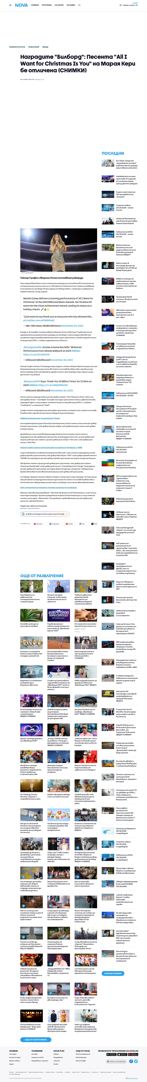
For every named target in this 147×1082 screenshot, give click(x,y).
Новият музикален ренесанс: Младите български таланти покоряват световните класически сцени (31, 973)
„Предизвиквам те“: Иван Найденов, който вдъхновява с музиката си (58, 972)
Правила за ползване (105, 1072)
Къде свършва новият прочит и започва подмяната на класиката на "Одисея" (85, 1001)
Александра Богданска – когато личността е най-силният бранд (31, 1000)
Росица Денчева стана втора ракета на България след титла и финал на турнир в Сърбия (57, 655)
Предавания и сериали (40, 1061)
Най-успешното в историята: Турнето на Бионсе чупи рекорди (48, 487)
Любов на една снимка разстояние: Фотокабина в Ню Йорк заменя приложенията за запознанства (57, 714)
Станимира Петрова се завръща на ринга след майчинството (125, 346)
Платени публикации (14, 1074)
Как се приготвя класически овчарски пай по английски (84, 884)
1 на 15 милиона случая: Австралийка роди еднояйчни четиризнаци (85, 971)
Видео (11, 1064)
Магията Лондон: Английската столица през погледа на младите (57, 768)
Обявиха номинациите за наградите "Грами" (40, 418)
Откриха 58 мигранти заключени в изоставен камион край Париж (126, 221)
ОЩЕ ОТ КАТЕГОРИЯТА (36, 1040)
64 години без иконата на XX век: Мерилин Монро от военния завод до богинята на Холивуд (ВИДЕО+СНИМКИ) (86, 857)
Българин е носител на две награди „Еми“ (57, 999)
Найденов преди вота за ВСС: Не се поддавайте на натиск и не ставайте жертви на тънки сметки (126, 361)
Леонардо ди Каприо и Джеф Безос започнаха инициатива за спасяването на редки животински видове (30, 857)
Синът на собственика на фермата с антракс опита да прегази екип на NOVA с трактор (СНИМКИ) (126, 330)
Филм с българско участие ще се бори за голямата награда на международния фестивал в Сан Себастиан (85, 916)
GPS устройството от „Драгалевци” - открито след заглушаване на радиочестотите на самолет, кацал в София (126, 483)
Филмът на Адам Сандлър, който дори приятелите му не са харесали (57, 598)
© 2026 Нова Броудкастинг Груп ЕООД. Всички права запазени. (25, 1078)
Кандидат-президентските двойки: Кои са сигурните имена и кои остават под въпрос (126, 568)
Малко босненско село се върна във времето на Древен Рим (58, 884)
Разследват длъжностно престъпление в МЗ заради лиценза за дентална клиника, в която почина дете (125, 814)
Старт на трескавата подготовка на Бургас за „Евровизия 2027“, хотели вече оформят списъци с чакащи (58, 685)
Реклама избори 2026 (21, 1072)
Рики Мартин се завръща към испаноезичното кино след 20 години (30, 598)
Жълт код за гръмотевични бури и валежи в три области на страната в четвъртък (126, 956)
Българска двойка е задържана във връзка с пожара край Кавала (126, 763)
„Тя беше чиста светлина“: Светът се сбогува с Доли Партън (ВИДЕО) (126, 515)
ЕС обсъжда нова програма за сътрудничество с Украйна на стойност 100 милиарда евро (126, 917)
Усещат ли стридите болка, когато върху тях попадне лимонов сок (31, 653)
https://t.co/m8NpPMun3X (53, 385)
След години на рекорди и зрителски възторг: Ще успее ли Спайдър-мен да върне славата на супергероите (58, 915)
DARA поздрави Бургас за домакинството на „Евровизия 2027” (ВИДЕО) (86, 683)
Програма (47, 5)
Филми (56, 1064)
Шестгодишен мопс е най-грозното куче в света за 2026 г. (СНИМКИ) (84, 654)
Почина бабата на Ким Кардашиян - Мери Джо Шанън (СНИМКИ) (30, 1027)
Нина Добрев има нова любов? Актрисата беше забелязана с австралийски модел (57, 1028)
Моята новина (14, 1061)
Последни (12, 1054)
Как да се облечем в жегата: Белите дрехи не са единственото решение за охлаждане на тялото (30, 828)
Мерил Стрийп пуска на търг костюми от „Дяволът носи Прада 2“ (85, 767)
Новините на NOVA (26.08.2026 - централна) (124, 449)
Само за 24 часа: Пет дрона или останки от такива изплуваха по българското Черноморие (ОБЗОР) (126, 628)
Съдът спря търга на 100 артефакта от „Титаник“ (125, 194)
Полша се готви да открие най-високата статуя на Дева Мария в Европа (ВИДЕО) (31, 945)
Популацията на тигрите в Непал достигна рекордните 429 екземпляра (57, 945)
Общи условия (75, 1072)
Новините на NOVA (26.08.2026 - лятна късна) (124, 234)
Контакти (67, 1072)
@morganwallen (33, 347)
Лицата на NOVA (38, 1057)
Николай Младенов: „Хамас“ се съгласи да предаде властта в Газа (126, 531)
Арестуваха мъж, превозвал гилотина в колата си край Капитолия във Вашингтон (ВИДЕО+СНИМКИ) (126, 433)
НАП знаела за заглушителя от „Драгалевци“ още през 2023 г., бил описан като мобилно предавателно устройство (127, 549)
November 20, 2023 (72, 325)
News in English (81, 1061)
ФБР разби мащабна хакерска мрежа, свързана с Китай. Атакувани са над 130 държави (126, 646)
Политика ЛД (95, 1072)
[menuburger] (10, 5)
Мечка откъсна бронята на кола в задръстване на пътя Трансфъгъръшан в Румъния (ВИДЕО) (126, 250)
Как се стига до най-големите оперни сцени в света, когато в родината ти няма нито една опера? (31, 915)
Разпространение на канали (36, 1072)
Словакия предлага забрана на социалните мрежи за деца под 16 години (127, 679)
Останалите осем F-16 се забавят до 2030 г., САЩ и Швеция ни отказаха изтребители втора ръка (127, 795)
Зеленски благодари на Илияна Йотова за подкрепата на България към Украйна (126, 463)
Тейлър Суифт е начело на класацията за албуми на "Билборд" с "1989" (51, 447)
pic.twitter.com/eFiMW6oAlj (38, 320)
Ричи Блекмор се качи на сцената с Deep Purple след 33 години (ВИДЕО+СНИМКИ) (31, 713)
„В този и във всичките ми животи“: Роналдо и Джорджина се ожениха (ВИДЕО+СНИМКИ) (58, 742)
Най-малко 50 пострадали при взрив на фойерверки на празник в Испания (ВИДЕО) (126, 696)
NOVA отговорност (83, 1054)
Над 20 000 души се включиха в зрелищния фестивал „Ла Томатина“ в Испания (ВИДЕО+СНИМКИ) (126, 729)
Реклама (11, 1072)
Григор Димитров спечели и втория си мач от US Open (127, 299)
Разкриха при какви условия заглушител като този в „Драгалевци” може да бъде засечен (126, 748)
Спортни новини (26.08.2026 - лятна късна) (124, 207)
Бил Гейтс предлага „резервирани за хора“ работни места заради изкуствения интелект (127, 164)
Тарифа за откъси (50, 1072)
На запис (59, 5)
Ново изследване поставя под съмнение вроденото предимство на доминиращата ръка (86, 1028)
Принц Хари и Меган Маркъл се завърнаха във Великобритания (126, 870)
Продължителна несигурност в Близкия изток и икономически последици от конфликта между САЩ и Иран (126, 412)
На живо (71, 5)
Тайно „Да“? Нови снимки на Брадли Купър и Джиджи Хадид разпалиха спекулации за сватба (58, 857)
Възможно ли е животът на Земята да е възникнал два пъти (31, 683)
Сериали (57, 1061)
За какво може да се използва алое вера (29, 625)
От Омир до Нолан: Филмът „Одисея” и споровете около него (30, 796)
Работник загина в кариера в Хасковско (125, 500)
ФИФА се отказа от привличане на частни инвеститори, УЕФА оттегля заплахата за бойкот (126, 283)
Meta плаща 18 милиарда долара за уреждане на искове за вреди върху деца (126, 266)
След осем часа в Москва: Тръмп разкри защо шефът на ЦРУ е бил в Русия (126, 712)
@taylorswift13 (32, 381)
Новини (35, 5)
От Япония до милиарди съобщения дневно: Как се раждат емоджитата (57, 827)
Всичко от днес (15, 1057)
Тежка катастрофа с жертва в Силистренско (126, 613)
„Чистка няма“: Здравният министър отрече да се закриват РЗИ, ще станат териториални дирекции (127, 937)
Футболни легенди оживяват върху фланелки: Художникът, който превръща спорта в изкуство (31, 769)
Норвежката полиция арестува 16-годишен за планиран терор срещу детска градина (126, 179)
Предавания (58, 1057)
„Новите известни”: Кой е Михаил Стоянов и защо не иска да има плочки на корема (86, 742)
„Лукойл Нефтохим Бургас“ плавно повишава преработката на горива (124, 899)
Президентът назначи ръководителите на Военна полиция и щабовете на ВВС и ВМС (126, 663)
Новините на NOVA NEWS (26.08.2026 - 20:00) (127, 394)
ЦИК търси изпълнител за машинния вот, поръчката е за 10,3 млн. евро (126, 313)
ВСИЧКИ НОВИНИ (113, 973)
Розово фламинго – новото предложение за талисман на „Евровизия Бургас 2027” (58, 627)
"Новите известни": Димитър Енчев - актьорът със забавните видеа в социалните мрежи (83, 599)
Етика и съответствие (119, 1072)
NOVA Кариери (81, 1057)
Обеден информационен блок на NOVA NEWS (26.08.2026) (127, 884)
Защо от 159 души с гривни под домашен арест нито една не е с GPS (126, 585)
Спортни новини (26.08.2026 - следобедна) (123, 844)
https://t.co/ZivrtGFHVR (36, 354)
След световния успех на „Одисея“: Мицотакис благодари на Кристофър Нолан (86, 945)
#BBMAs (75, 350)
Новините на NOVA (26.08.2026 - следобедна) (124, 857)
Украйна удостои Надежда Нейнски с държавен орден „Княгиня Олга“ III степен (125, 380)
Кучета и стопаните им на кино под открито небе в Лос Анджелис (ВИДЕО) (85, 827)
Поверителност (85, 1072)
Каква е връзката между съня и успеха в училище (58, 795)
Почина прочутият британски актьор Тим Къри (126, 599)
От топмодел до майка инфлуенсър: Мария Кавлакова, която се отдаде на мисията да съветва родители (30, 886)
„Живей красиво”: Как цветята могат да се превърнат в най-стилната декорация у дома (85, 798)
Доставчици (59, 1072)
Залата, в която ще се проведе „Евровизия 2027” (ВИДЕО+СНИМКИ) (85, 712)
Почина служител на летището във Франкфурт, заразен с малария (126, 777)
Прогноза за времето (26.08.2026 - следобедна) (126, 831)
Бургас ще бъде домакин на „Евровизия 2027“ (31, 740)
